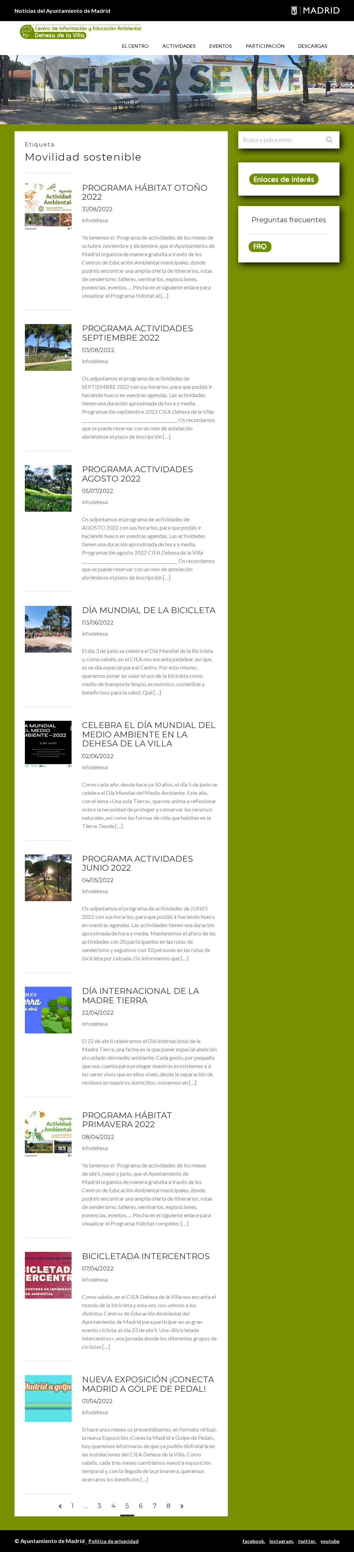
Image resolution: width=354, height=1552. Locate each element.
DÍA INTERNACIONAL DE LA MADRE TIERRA (140, 995)
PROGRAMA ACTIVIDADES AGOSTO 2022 (137, 473)
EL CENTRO (135, 46)
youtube (329, 1541)
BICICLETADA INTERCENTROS (145, 1256)
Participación (265, 46)
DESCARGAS (312, 46)
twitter (306, 1541)
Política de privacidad (113, 1541)
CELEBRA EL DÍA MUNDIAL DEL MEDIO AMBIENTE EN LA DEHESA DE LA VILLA (149, 734)
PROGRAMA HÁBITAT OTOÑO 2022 (144, 192)
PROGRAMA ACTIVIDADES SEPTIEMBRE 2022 (137, 332)
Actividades (179, 46)
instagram (281, 1541)
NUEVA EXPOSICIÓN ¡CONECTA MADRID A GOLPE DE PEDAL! (148, 1383)
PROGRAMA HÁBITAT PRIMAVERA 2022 (127, 1119)
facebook (253, 1541)
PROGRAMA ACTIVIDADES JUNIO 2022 (137, 863)
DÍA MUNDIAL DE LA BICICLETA (148, 610)
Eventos (220, 46)
